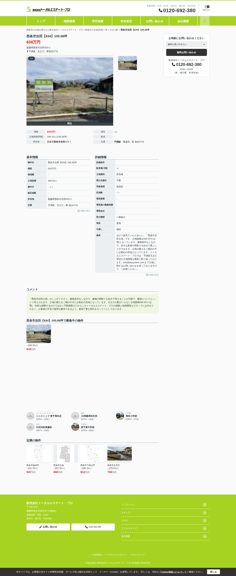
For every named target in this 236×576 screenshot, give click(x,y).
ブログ (124, 520)
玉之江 (126, 141)
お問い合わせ (154, 21)
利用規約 (98, 555)
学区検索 (98, 21)
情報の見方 (85, 211)
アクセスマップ (129, 528)
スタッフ (125, 512)
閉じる (213, 572)
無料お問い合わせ (186, 52)
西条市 (36, 47)
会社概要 (183, 21)
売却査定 (126, 21)
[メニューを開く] (205, 21)
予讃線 (117, 141)
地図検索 (69, 21)
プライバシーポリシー (117, 555)
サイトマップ (138, 555)
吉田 (42, 47)
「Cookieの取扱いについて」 (171, 572)
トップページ (128, 504)
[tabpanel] (138, 63)
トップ (41, 21)
